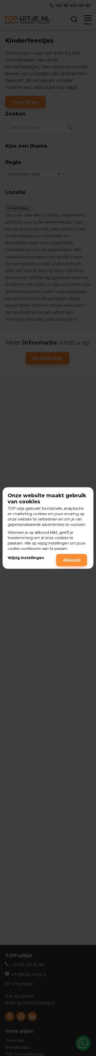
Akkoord (71, 560)
